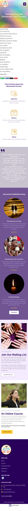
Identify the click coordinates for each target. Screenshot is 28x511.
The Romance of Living (14, 221)
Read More (14, 232)
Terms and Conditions (6, 496)
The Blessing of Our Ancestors (14, 259)
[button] (24, 3)
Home (3, 26)
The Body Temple (14, 297)
